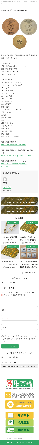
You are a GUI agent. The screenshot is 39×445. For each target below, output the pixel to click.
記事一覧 (7, 187)
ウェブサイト (7, 191)
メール (4, 319)
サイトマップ (28, 438)
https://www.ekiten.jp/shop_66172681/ (16, 155)
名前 (3, 310)
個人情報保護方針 (18, 438)
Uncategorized (23, 10)
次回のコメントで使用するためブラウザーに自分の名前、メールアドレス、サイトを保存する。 (20, 339)
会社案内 (9, 438)
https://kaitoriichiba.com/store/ (13, 145)
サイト (3, 327)
